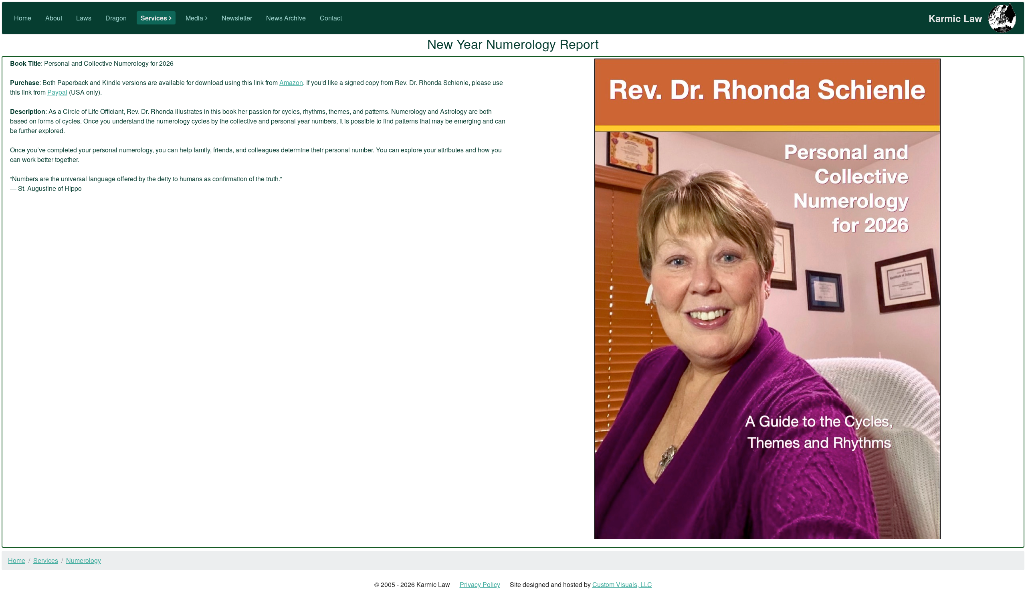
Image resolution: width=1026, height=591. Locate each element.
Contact (331, 17)
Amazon (291, 82)
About (53, 17)
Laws (83, 17)
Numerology (83, 560)
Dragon (116, 17)
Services (154, 17)
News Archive (286, 17)
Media (194, 17)
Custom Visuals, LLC (622, 584)
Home (22, 17)
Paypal (57, 92)
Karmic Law (955, 18)
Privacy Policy (480, 584)
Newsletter (237, 17)
